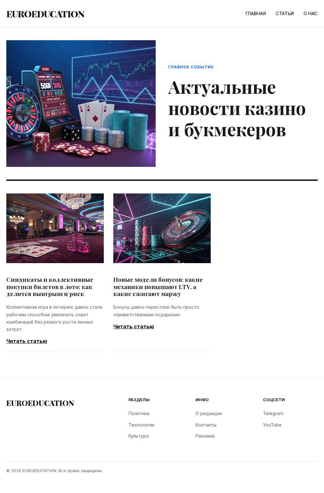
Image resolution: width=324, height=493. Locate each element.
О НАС (310, 13)
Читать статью (26, 341)
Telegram (273, 413)
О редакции (209, 413)
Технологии (141, 424)
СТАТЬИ (285, 13)
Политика (138, 413)
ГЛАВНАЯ (256, 13)
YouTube (272, 424)
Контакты (206, 424)
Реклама (205, 436)
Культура (138, 436)
